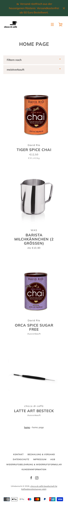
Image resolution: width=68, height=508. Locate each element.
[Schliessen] (63, 8)
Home (27, 427)
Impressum (39, 459)
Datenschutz (21, 459)
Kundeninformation (34, 469)
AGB (52, 459)
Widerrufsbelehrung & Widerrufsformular (34, 464)
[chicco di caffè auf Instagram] (36, 477)
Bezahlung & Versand (41, 454)
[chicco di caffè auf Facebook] (31, 477)
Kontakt (18, 454)
